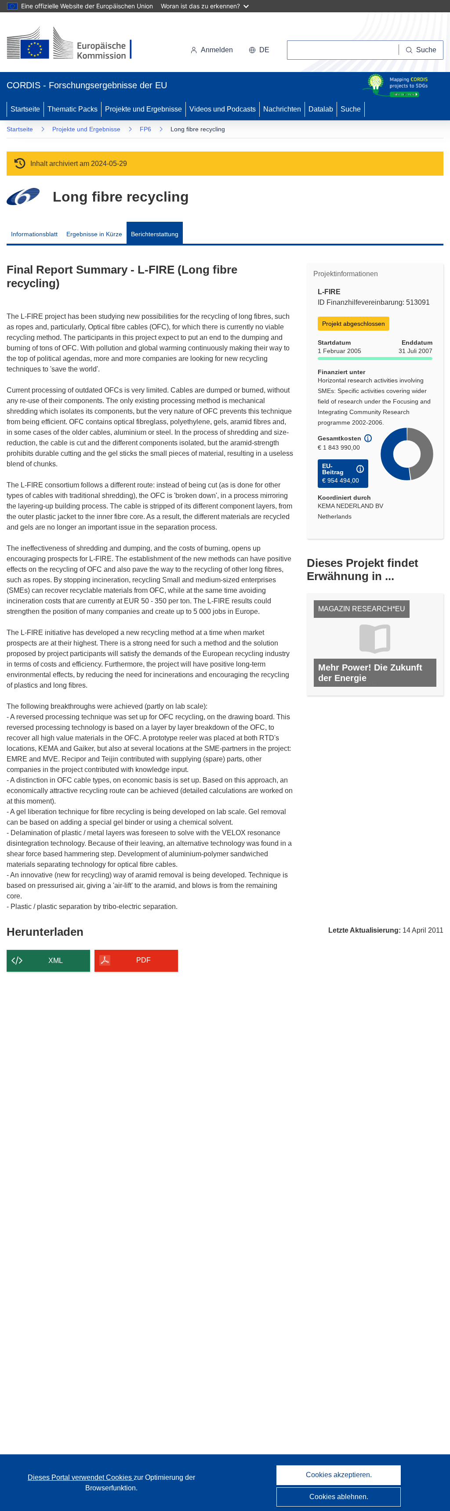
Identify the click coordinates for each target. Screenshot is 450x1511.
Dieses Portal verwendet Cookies (81, 1477)
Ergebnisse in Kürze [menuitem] (94, 234)
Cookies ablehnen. (338, 1496)
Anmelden (217, 50)
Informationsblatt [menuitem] (34, 234)
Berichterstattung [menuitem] (154, 234)
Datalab (320, 109)
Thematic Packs (72, 109)
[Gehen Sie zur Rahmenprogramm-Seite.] (23, 196)
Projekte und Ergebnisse (143, 109)
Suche (351, 109)
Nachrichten (282, 109)
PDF (143, 960)
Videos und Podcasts (222, 109)
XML (55, 960)
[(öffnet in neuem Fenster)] (78, 43)
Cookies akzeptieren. (339, 1475)
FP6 (145, 129)
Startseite (25, 109)
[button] (259, 50)
